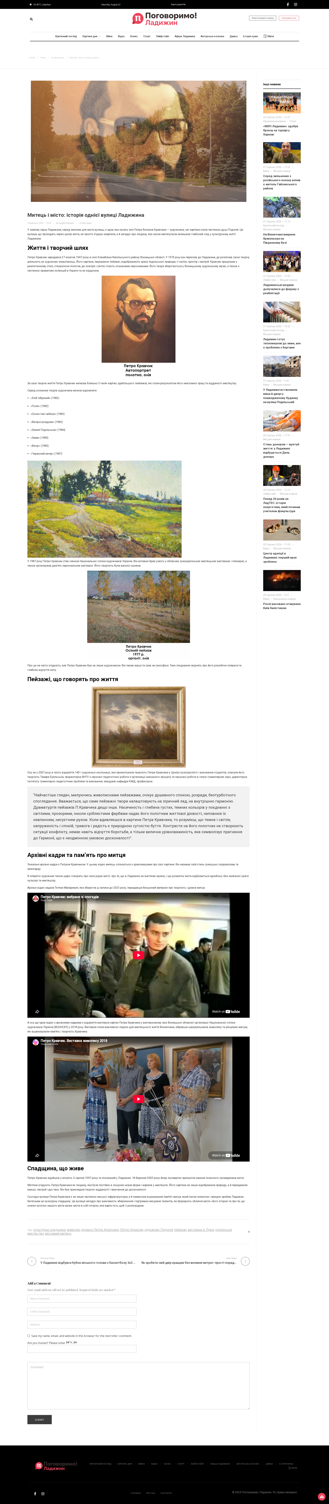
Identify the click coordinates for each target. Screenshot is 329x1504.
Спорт (293, 121)
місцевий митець (58, 1233)
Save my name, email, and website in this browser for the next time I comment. (81, 1336)
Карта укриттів (178, 4)
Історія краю (57, 57)
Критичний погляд (273, 225)
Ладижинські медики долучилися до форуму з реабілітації (281, 289)
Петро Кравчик (131, 1230)
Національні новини (274, 121)
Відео (266, 548)
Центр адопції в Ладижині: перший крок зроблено (280, 557)
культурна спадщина (49, 1230)
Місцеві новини (282, 171)
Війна (266, 171)
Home (32, 57)
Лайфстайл (269, 280)
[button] (31, 19)
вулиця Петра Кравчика (100, 1230)
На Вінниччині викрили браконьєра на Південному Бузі (279, 238)
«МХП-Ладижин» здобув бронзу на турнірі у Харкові (280, 130)
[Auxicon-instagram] (295, 4)
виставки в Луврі (201, 1230)
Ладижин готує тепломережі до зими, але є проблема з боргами (282, 343)
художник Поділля (158, 1230)
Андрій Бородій (66, 223)
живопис (74, 1230)
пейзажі (180, 1230)
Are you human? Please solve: (46, 1343)
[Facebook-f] (287, 4)
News (43, 57)
